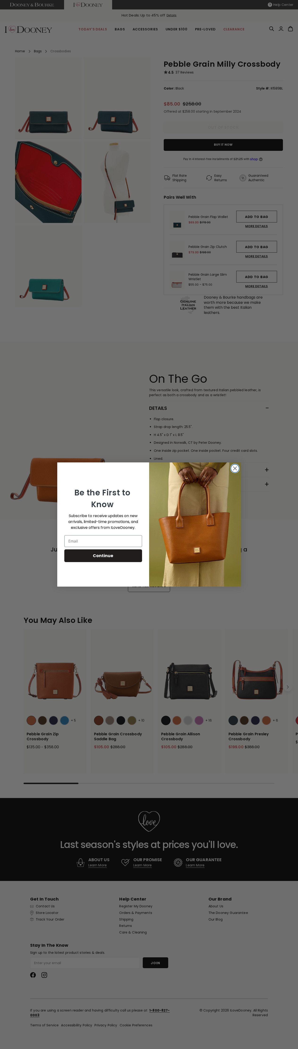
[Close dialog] (235, 468)
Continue (103, 556)
